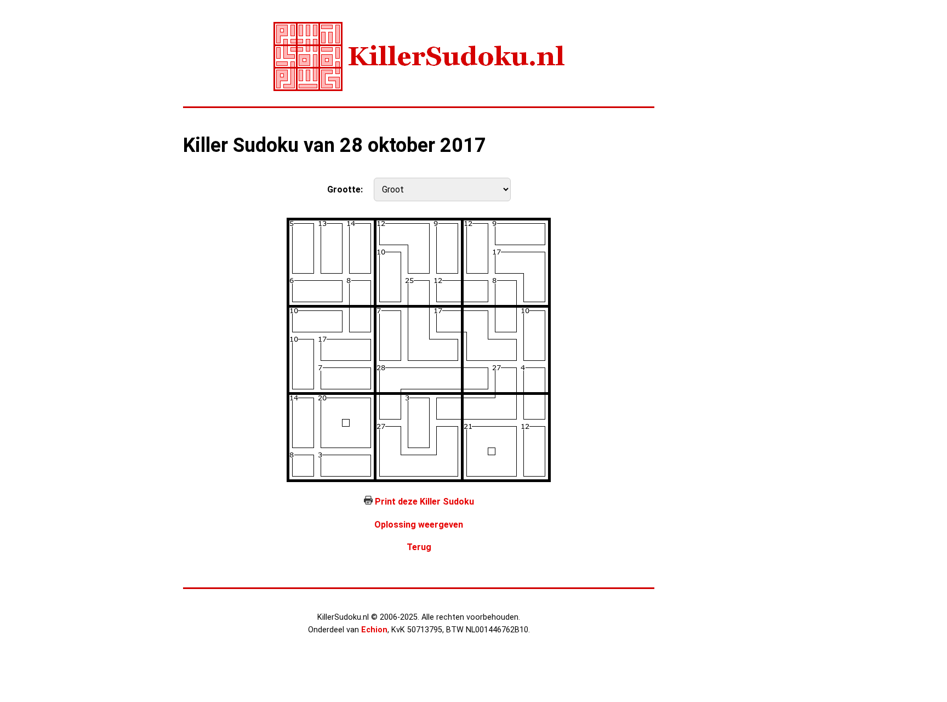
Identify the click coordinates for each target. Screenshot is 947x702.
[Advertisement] (720, 186)
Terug (419, 547)
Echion (374, 630)
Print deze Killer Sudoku (424, 501)
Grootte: (345, 189)
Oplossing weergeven (418, 524)
